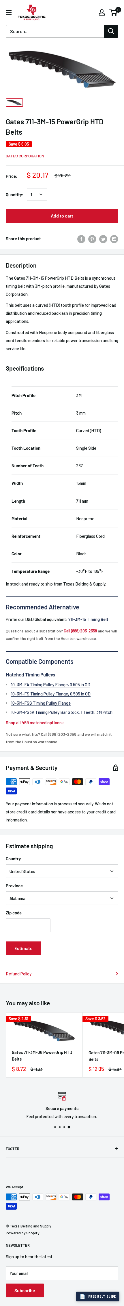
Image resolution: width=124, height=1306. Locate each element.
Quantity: (14, 194)
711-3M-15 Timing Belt (88, 619)
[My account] (102, 12)
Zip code (14, 912)
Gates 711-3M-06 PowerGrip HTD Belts (42, 1055)
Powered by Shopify (22, 1233)
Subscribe (24, 1290)
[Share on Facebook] (81, 238)
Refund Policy (18, 973)
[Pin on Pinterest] (92, 238)
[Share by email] (114, 238)
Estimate (23, 948)
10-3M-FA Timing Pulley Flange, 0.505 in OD (50, 684)
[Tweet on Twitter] (103, 238)
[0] (113, 12)
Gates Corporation (25, 155)
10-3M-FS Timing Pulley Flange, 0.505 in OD (51, 693)
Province (14, 885)
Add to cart (62, 215)
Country (13, 858)
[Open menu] (9, 12)
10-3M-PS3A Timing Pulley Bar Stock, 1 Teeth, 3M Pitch (61, 712)
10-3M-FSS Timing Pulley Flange (41, 703)
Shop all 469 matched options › (35, 722)
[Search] (111, 31)
